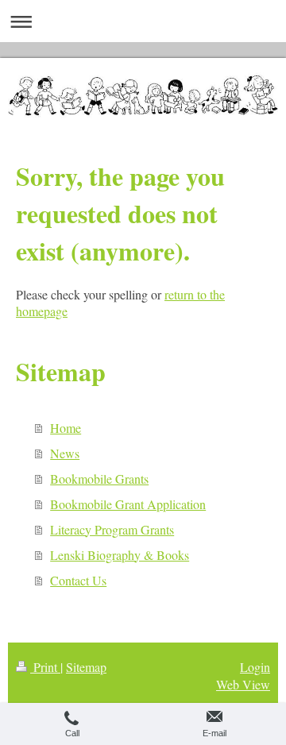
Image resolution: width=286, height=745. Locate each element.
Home (65, 427)
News (64, 453)
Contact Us (78, 580)
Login (255, 666)
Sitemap (86, 666)
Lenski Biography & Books (119, 554)
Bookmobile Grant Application (128, 504)
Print (45, 666)
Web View (243, 684)
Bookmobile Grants (99, 478)
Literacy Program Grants (112, 529)
